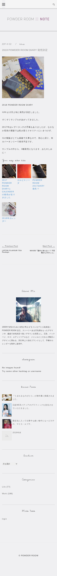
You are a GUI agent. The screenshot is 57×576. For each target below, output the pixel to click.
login (4, 519)
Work (22, 44)
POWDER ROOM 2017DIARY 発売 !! (39, 184)
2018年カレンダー (9, 219)
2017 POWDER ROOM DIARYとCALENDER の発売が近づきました (8, 189)
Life (4, 487)
